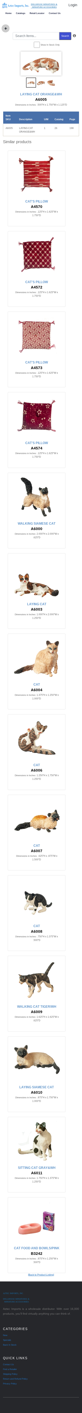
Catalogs (20, 13)
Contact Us (55, 13)
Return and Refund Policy (15, 1379)
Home (8, 13)
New (5, 1335)
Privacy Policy (10, 1383)
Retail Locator (37, 13)
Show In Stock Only (50, 45)
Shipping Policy (10, 1374)
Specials (7, 1340)
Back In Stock (10, 1345)
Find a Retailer (10, 1369)
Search (65, 36)
